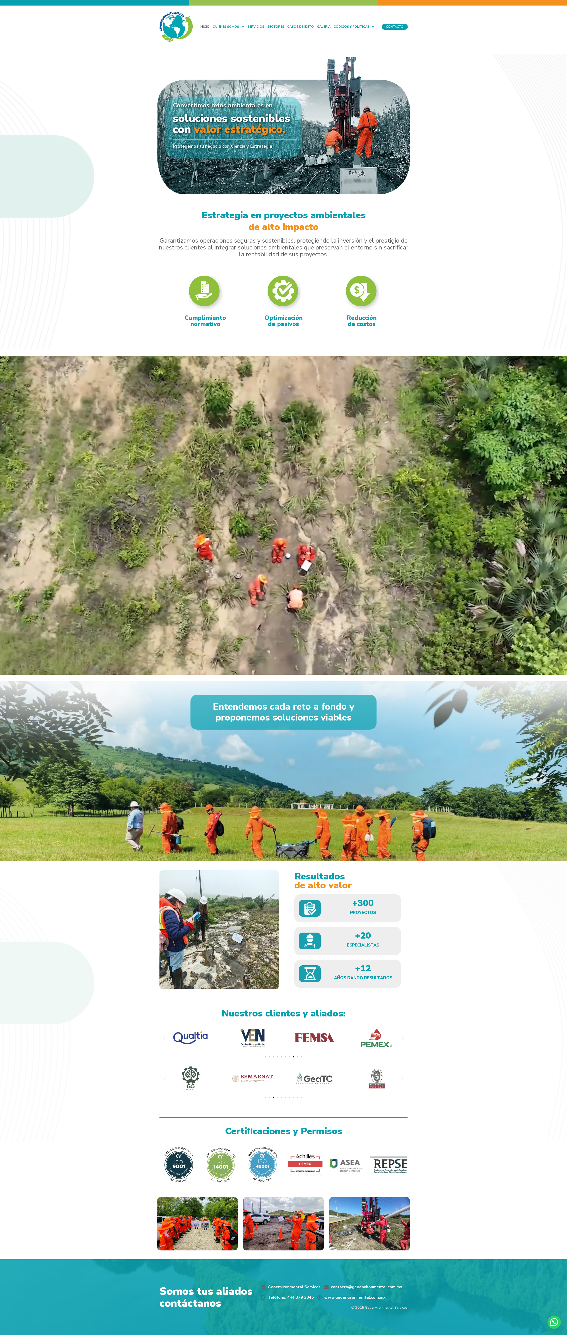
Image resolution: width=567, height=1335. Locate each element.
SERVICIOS (255, 27)
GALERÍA (323, 27)
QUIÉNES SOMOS (226, 27)
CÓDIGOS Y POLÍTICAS (351, 27)
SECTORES (275, 27)
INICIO (205, 27)
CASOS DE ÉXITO (300, 27)
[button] (164, 1038)
